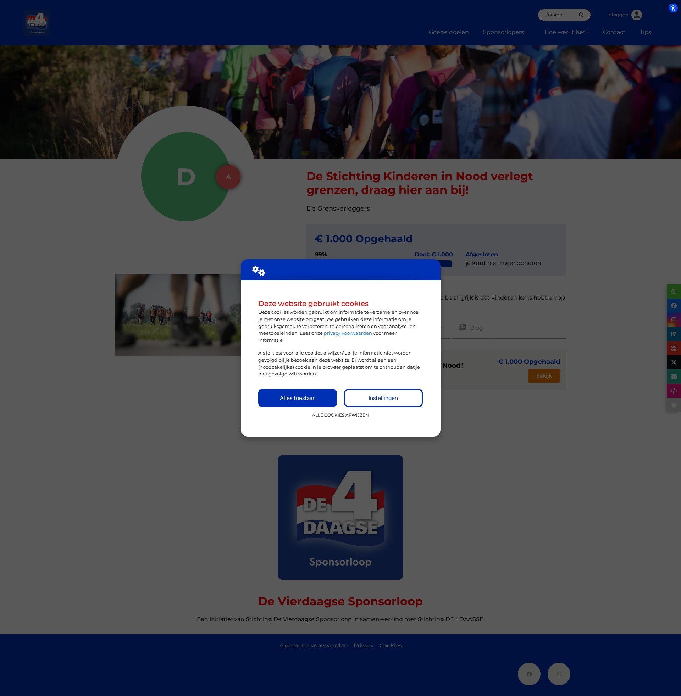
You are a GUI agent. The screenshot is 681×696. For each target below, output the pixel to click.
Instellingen (383, 398)
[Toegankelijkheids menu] (673, 8)
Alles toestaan (298, 398)
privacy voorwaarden (348, 333)
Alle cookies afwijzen (340, 415)
